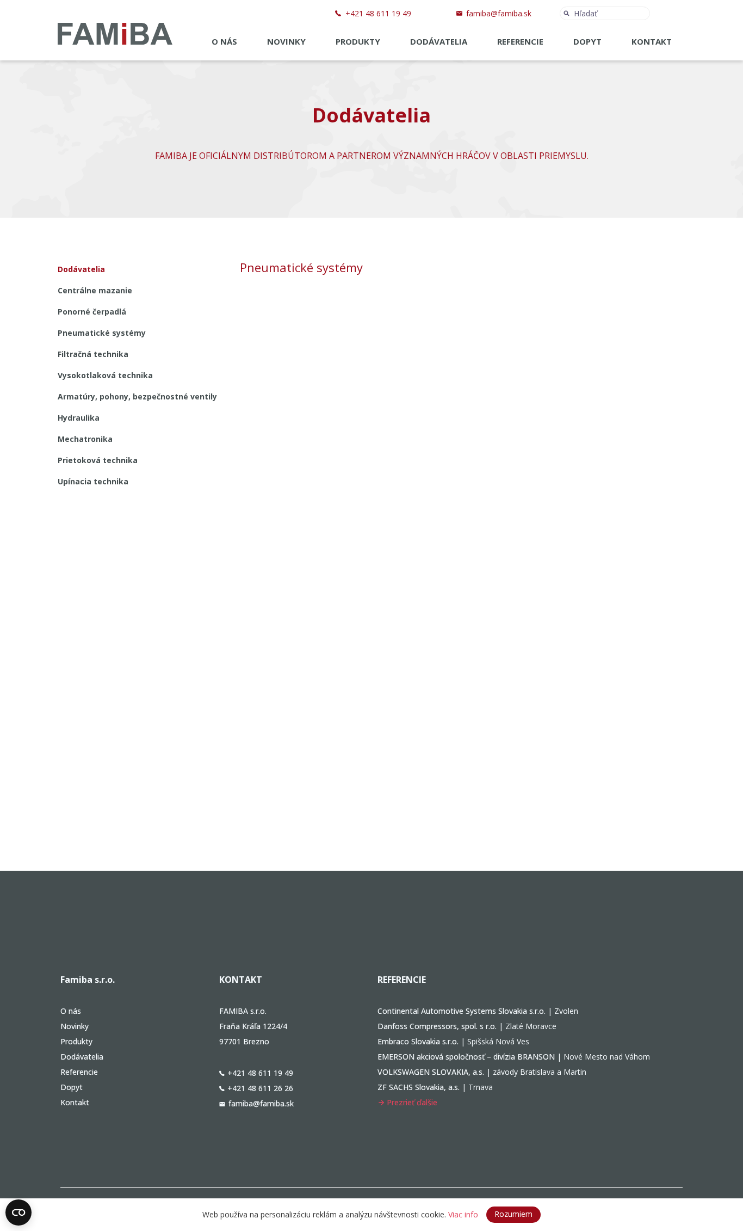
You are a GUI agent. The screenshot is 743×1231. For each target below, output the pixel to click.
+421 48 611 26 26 (260, 1088)
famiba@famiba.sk (498, 13)
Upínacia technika (93, 481)
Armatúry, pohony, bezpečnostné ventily (137, 396)
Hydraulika (79, 418)
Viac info (463, 1214)
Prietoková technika (98, 460)
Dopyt (587, 41)
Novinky (286, 41)
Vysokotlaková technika (105, 375)
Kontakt (651, 41)
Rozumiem (513, 1214)
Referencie (520, 41)
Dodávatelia (438, 41)
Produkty (358, 41)
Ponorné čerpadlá (92, 311)
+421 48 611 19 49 (378, 13)
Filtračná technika (93, 354)
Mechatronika (85, 439)
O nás (224, 41)
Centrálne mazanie (95, 290)
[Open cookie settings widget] (18, 1212)
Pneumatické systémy (102, 333)
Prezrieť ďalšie (412, 1102)
